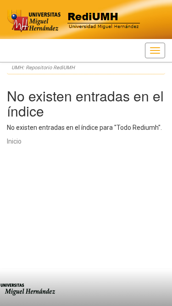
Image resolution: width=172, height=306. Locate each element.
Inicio (14, 141)
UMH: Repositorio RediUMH (43, 68)
